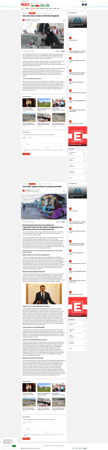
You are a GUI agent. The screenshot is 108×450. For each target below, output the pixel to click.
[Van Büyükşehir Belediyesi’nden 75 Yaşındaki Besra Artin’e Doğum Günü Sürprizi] (58, 105)
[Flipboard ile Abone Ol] (32, 51)
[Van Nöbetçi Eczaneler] (77, 136)
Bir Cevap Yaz (26, 132)
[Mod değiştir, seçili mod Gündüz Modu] (85, 8)
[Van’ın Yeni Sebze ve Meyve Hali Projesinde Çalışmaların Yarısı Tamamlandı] (58, 120)
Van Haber (28, 19)
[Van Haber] (25, 4)
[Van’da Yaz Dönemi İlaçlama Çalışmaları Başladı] (43, 105)
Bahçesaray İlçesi (73, 40)
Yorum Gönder (26, 154)
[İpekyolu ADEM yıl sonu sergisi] (77, 119)
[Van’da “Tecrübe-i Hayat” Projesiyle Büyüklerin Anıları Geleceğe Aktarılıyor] (43, 120)
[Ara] (83, 4)
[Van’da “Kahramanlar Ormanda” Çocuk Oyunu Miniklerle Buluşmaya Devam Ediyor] (29, 105)
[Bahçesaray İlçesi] (77, 35)
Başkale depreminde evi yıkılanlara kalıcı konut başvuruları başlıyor (77, 73)
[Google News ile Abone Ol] (25, 51)
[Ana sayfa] (22, 8)
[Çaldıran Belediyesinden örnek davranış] (77, 21)
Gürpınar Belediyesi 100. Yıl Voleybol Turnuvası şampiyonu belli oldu (77, 52)
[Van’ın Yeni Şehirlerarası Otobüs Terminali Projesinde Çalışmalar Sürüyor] (29, 120)
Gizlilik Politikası (5, 445)
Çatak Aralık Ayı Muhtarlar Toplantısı (77, 92)
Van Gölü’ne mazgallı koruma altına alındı (77, 61)
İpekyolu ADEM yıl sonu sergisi (76, 123)
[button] (86, 4)
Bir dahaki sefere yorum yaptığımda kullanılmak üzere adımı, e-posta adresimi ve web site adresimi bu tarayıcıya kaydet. (43, 150)
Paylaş (85, 448)
